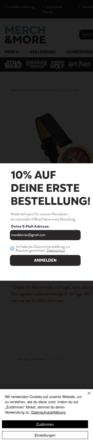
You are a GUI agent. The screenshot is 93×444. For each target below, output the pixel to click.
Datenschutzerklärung (48, 412)
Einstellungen (45, 435)
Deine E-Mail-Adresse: (30, 226)
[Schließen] (86, 396)
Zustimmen (45, 424)
